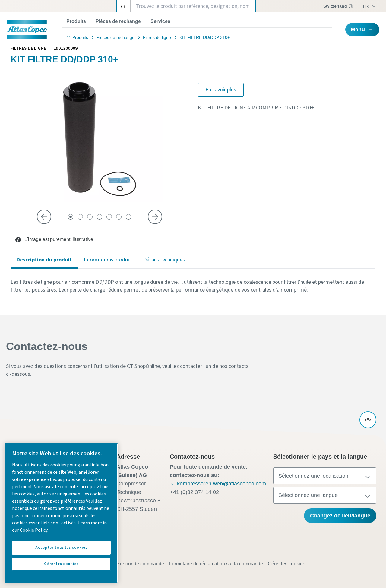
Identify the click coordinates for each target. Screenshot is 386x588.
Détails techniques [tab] (164, 260)
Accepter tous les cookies (61, 547)
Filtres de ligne (157, 37)
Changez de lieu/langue (340, 516)
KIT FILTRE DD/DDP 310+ (204, 37)
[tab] (70, 217)
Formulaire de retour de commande (126, 563)
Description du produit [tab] (44, 260)
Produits (76, 21)
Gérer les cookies (286, 563)
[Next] (155, 217)
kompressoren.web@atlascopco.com (221, 484)
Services (160, 21)
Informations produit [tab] (107, 260)
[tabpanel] (193, 286)
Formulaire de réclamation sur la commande (216, 563)
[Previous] (44, 217)
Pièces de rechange (118, 21)
